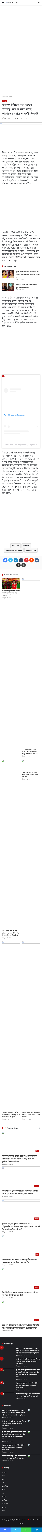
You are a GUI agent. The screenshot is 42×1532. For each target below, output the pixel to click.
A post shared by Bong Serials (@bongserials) (21, 445)
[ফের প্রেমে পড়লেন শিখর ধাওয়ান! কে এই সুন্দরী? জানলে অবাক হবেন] (8, 287)
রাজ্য (3, 1479)
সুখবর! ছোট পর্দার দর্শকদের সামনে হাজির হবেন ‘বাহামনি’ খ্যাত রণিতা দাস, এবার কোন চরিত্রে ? (28, 275)
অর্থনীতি (4, 1497)
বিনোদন (10, 96)
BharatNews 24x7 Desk (11, 119)
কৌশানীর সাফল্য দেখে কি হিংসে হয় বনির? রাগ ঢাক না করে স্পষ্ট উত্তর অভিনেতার (31, 1114)
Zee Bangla (31, 550)
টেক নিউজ (4, 1500)
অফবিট (3, 1511)
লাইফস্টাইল (5, 1504)
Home (6, 96)
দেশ (3, 1483)
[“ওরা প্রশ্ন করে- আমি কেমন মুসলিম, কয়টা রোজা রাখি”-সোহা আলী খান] (31, 765)
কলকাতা (4, 1472)
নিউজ (3, 1476)
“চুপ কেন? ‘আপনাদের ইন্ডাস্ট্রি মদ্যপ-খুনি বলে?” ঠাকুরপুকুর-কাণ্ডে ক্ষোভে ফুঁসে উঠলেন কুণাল (11, 1114)
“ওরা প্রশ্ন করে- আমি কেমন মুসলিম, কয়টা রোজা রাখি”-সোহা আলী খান (30, 774)
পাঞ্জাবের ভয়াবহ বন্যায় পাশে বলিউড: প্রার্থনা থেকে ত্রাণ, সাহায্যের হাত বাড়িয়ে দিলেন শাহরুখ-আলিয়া (27, 1385)
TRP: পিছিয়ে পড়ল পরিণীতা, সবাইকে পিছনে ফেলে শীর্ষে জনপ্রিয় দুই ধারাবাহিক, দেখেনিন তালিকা (10, 933)
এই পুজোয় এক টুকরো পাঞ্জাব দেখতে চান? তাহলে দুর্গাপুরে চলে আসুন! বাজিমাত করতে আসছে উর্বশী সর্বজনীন (28, 1361)
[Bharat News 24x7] (12, 2)
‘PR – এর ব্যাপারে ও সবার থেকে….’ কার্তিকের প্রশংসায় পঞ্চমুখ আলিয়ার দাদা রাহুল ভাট (30, 751)
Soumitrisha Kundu (14, 550)
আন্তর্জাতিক (5, 1486)
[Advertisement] (21, 27)
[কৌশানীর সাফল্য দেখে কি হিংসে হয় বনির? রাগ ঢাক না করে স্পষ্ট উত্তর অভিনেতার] (31, 1025)
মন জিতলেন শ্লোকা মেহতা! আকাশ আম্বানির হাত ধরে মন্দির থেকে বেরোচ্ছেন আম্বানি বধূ (10, 593)
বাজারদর (4, 1490)
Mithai (26, 545)
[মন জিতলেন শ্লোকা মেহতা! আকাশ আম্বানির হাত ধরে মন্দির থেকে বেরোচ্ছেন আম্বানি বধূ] (11, 583)
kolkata (16, 545)
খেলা (3, 1493)
